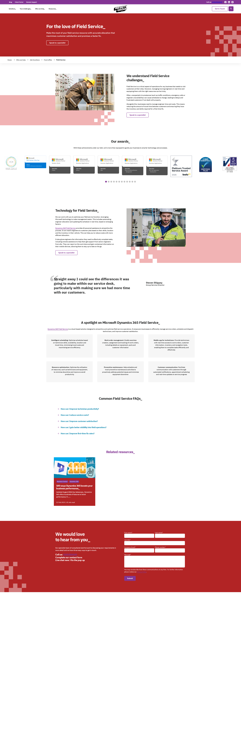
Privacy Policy (141, 572)
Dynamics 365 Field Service (65, 228)
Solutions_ (12, 9)
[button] (106, 182)
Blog (10, 2)
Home (10, 60)
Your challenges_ (25, 9)
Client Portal (19, 2)
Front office (48, 60)
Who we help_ (40, 9)
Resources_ (52, 9)
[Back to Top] (230, 744)
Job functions (35, 60)
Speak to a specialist (57, 43)
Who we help (21, 60)
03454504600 (217, 2)
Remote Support (31, 2)
